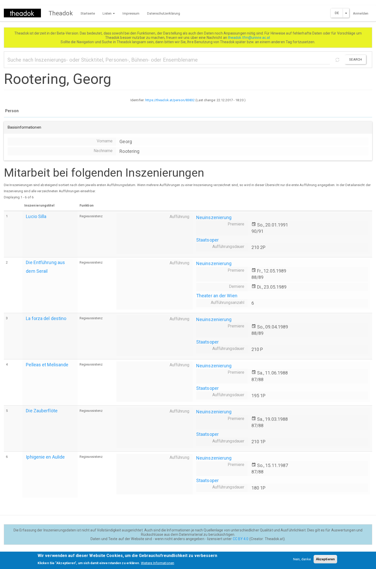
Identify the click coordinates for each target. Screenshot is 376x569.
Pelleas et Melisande (47, 364)
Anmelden (360, 13)
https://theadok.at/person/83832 (170, 100)
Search (355, 59)
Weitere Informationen (157, 563)
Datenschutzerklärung (163, 13)
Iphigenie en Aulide (45, 457)
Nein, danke (302, 559)
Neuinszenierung (214, 217)
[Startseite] (24, 13)
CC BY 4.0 (241, 539)
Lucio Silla (36, 216)
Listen (108, 13)
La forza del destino (46, 318)
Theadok (61, 13)
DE (337, 13)
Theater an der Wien (216, 295)
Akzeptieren (325, 559)
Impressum (131, 13)
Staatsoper (207, 240)
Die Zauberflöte (42, 410)
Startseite (88, 13)
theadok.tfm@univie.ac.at (249, 38)
